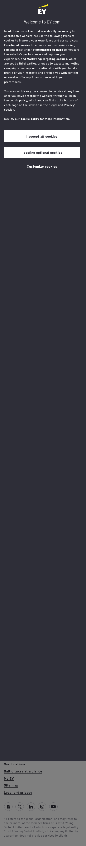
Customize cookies (42, 166)
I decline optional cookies (42, 152)
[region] (43, 380)
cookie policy (30, 119)
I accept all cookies (42, 136)
